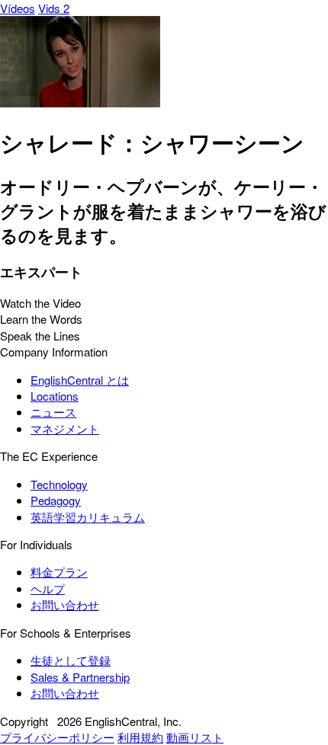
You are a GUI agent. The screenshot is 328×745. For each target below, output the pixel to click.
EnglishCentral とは (80, 380)
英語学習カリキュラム (88, 517)
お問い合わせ (65, 604)
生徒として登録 (71, 660)
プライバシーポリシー (57, 737)
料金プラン (59, 572)
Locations (55, 396)
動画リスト (194, 737)
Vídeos (17, 8)
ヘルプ (48, 588)
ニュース (53, 412)
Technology (59, 484)
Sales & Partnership (80, 677)
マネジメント (65, 428)
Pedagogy (56, 500)
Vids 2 (53, 8)
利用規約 (140, 737)
